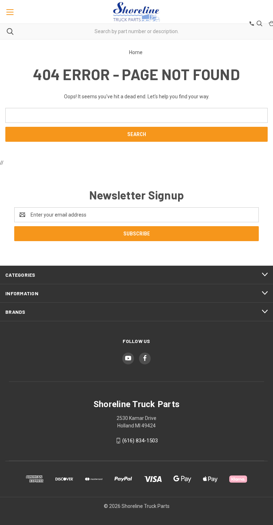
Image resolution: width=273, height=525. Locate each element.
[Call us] (251, 24)
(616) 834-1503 (140, 440)
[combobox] (136, 32)
